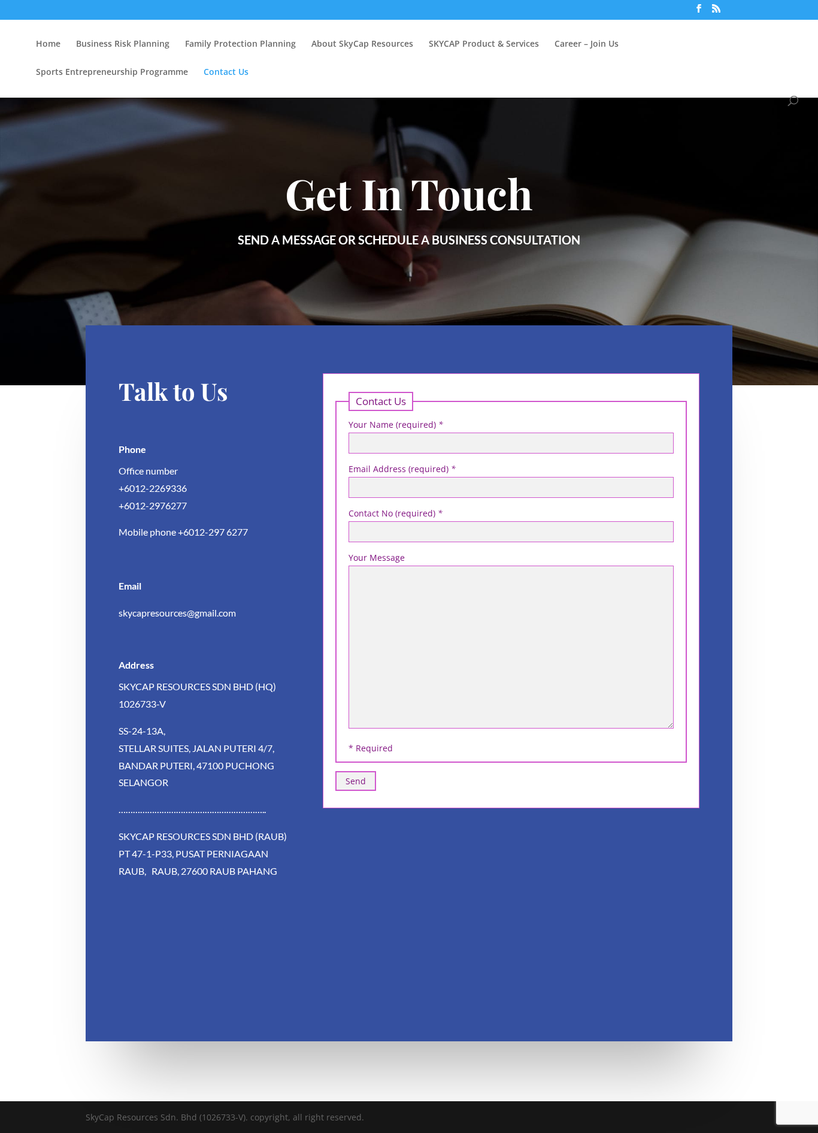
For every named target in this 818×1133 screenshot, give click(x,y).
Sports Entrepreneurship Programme (112, 72)
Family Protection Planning (240, 44)
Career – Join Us (587, 44)
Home (48, 44)
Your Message (377, 557)
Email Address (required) (402, 469)
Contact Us (226, 72)
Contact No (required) (396, 513)
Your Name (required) (396, 424)
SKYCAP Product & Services (484, 44)
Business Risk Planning (122, 44)
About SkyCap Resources (362, 44)
